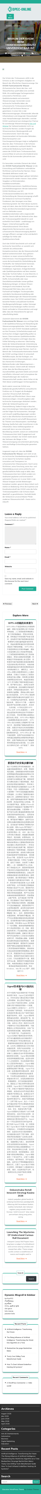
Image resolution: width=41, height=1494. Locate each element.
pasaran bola (10, 1313)
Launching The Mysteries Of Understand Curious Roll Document (20, 1235)
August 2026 (6, 1414)
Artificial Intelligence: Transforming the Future (18, 1454)
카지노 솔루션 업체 (12, 1306)
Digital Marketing (8, 1441)
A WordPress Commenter (16, 1383)
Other (17, 26)
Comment (9, 524)
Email (8, 557)
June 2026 (5, 1419)
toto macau (9, 1311)
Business (4, 1439)
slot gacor (8, 1308)
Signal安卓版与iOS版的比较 (20, 988)
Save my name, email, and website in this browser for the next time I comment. (19, 581)
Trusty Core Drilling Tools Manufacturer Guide (18, 1464)
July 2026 (5, 1416)
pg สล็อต (8, 1303)
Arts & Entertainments (10, 1434)
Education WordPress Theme (20, 1489)
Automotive (5, 1436)
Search (20, 1273)
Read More (20, 752)
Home (9, 26)
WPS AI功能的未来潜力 (20, 623)
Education (5, 1444)
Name (8, 547)
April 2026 (5, 1424)
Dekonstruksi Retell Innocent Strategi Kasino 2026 (20, 1192)
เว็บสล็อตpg (9, 1301)
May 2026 (5, 1421)
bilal (28, 53)
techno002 (9, 1298)
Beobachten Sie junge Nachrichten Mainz (17, 1461)
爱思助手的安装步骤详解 (20, 762)
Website (8, 566)
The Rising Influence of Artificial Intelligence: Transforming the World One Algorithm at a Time (20, 1340)
